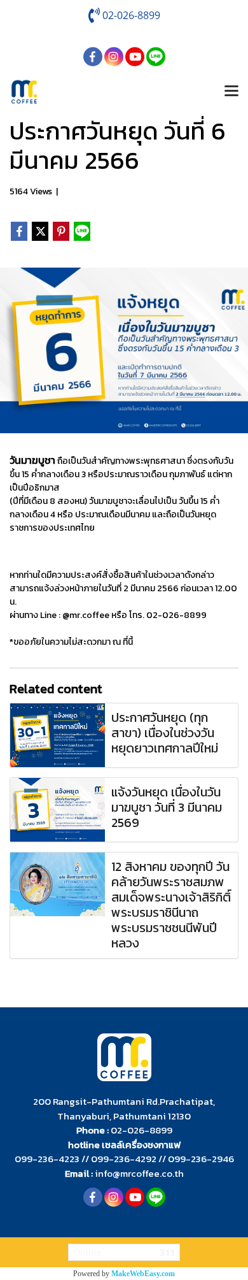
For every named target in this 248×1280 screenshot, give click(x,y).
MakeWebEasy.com (143, 1273)
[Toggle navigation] (231, 92)
